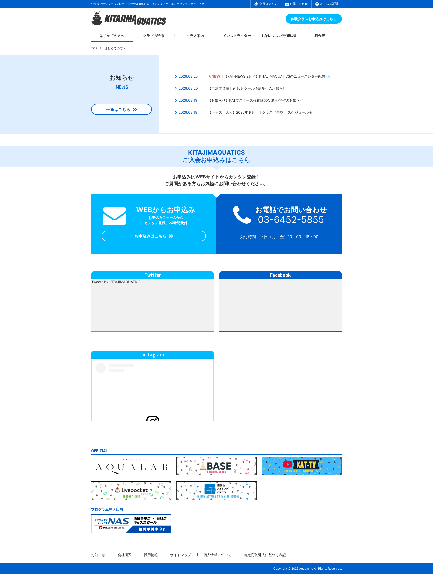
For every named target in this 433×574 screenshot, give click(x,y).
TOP (94, 48)
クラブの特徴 (153, 35)
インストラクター (237, 35)
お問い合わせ (298, 4)
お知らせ (98, 555)
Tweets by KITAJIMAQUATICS (116, 282)
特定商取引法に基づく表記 (265, 555)
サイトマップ (180, 555)
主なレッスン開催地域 (278, 35)
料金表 (320, 35)
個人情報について (217, 555)
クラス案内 (195, 35)
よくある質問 (328, 4)
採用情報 (151, 555)
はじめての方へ (112, 35)
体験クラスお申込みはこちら (314, 19)
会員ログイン (267, 4)
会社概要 (125, 555)
